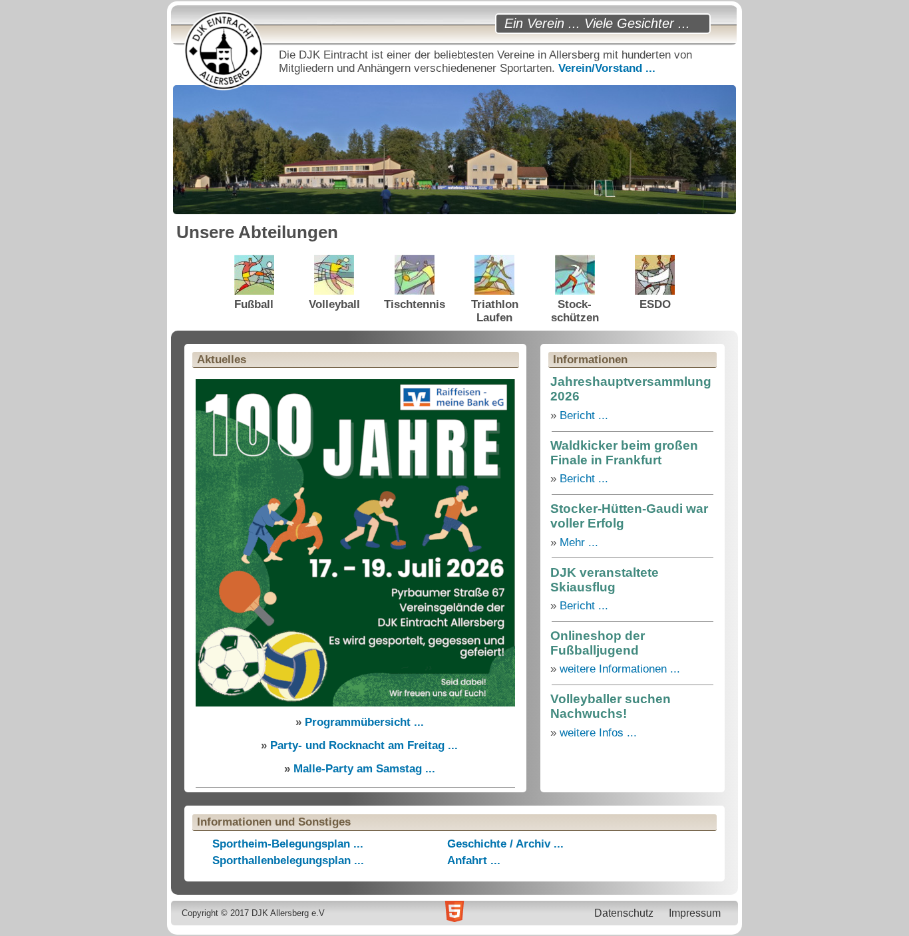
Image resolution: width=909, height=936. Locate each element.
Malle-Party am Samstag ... (364, 768)
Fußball (253, 304)
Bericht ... (584, 415)
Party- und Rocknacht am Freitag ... (364, 745)
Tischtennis (414, 304)
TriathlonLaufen (494, 311)
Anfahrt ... (473, 860)
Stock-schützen (575, 311)
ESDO (655, 304)
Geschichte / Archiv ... (505, 844)
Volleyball (334, 304)
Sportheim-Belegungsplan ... (287, 844)
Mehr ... (579, 542)
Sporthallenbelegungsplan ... (288, 860)
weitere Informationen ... (620, 669)
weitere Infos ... (598, 732)
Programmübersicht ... (364, 722)
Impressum (695, 913)
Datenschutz (623, 913)
